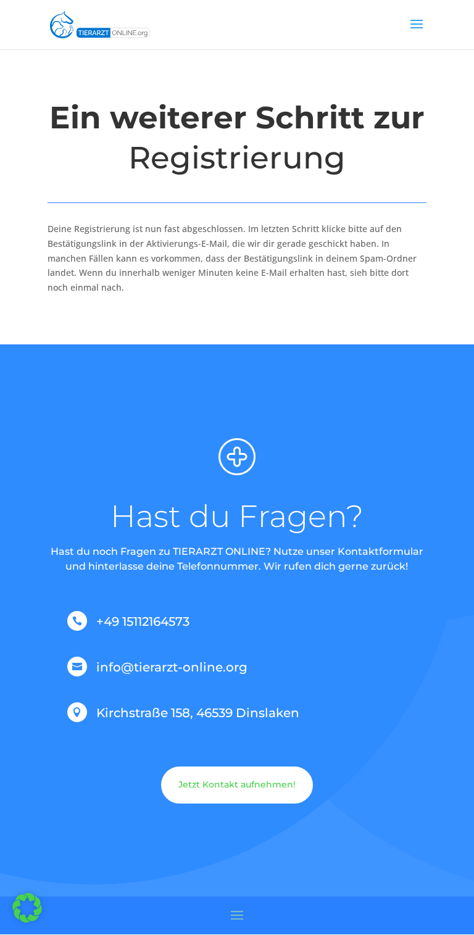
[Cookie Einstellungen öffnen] (27, 919)
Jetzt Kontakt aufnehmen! (237, 784)
